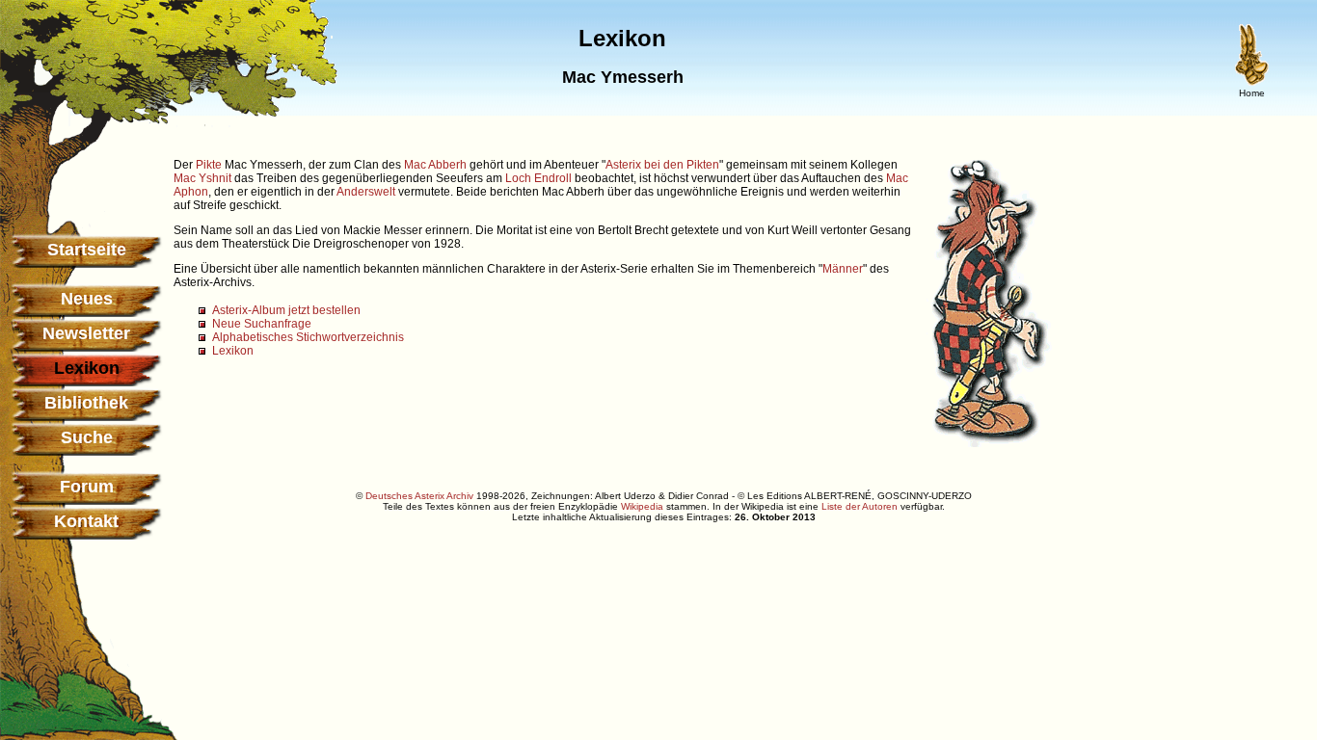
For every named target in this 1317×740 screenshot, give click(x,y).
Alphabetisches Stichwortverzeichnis (308, 337)
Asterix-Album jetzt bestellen (286, 310)
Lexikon (233, 350)
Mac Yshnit (202, 178)
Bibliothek (86, 402)
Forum (87, 486)
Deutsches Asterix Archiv (419, 495)
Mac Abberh (435, 165)
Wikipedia (642, 506)
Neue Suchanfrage (261, 323)
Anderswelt (365, 191)
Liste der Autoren (859, 506)
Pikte (209, 165)
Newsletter (86, 333)
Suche (87, 437)
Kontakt (86, 521)
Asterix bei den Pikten (662, 165)
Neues (87, 298)
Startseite (86, 249)
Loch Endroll (538, 178)
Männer (842, 269)
